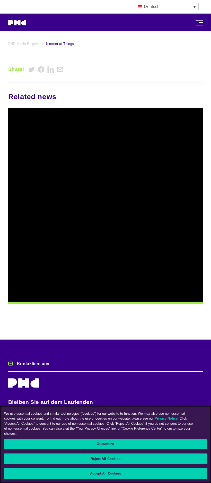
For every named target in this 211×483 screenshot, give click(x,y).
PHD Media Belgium (24, 44)
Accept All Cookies (105, 473)
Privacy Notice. (167, 418)
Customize (105, 444)
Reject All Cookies (105, 459)
